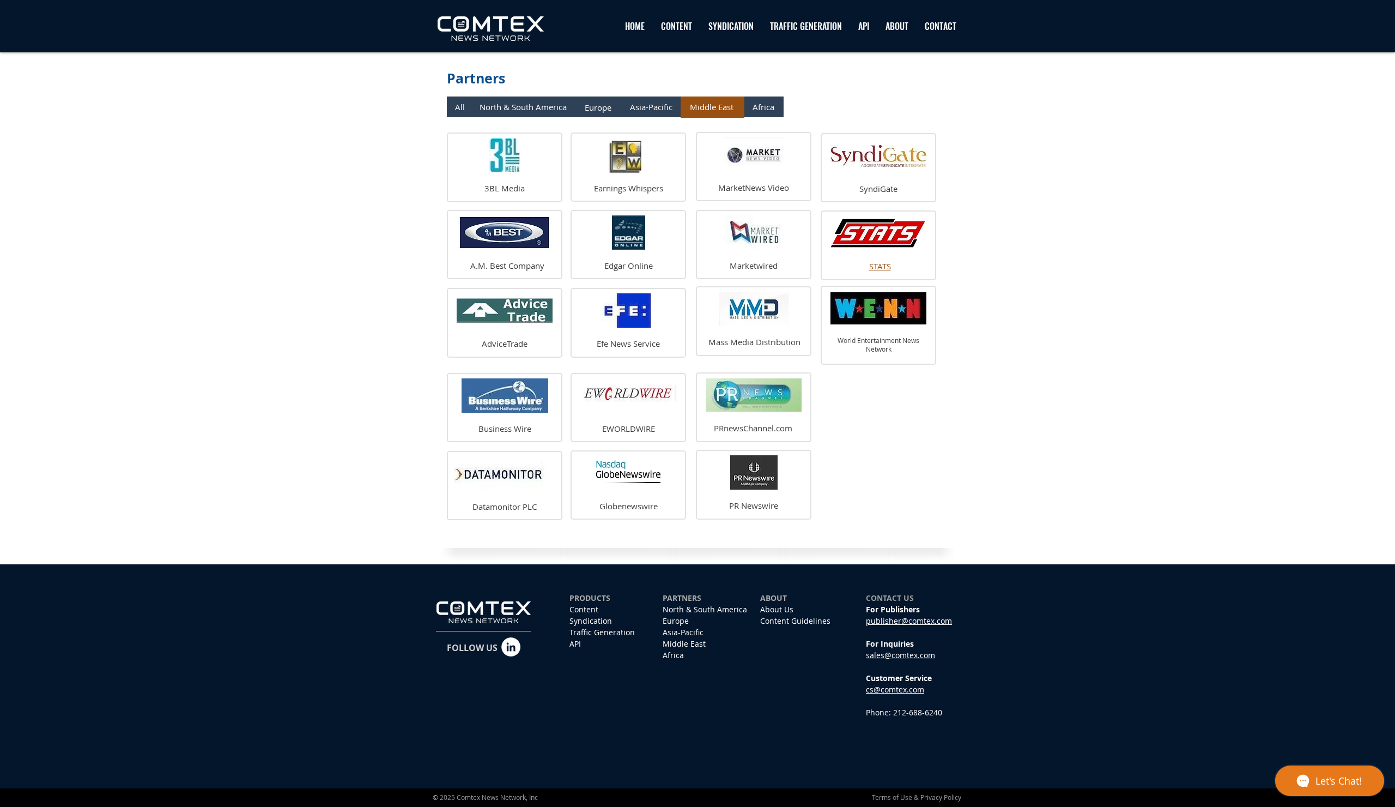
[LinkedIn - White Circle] (510, 647)
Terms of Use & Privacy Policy (916, 797)
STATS (880, 266)
